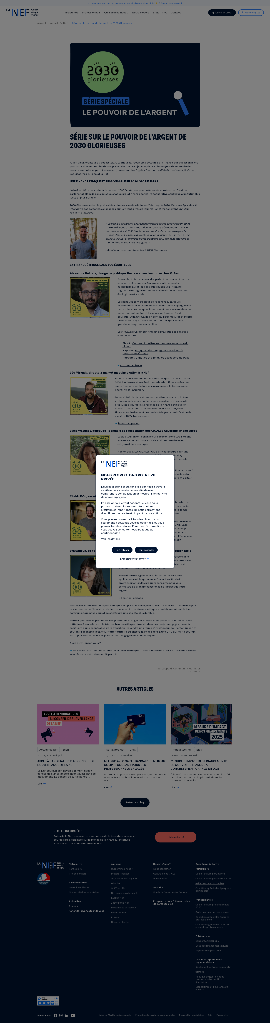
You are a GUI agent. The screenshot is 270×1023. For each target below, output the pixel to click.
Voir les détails (110, 538)
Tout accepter (146, 550)
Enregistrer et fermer (133, 558)
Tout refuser (122, 550)
